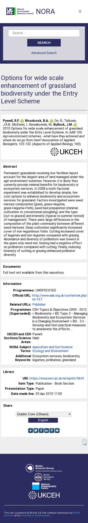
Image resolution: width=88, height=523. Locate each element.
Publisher (39, 304)
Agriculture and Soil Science (52, 347)
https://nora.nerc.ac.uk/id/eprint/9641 (57, 378)
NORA (45, 11)
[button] (84, 442)
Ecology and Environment (50, 351)
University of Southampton (35, 515)
